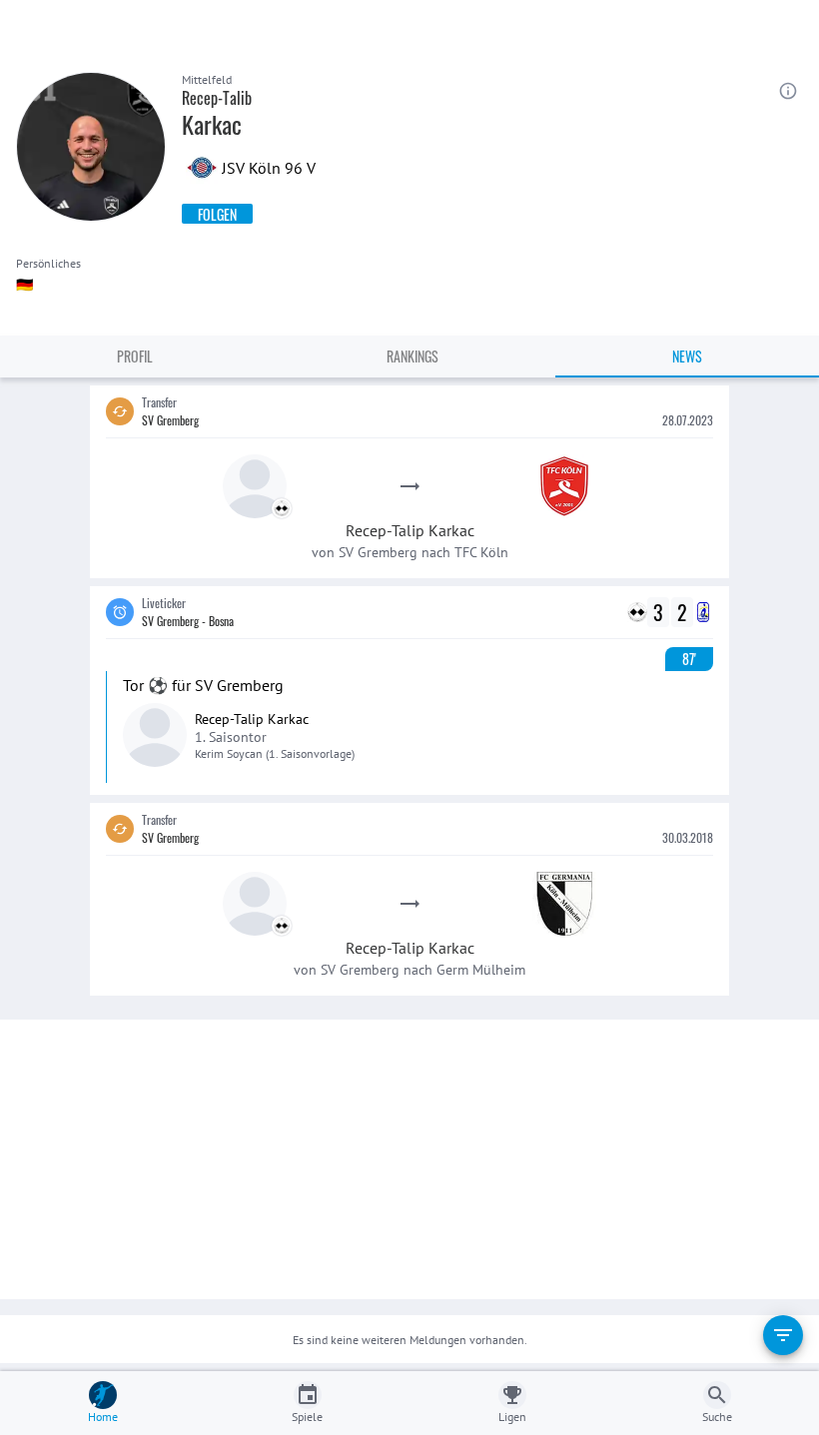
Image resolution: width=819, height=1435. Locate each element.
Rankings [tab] (412, 356)
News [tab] (687, 356)
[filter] (783, 1335)
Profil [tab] (135, 356)
